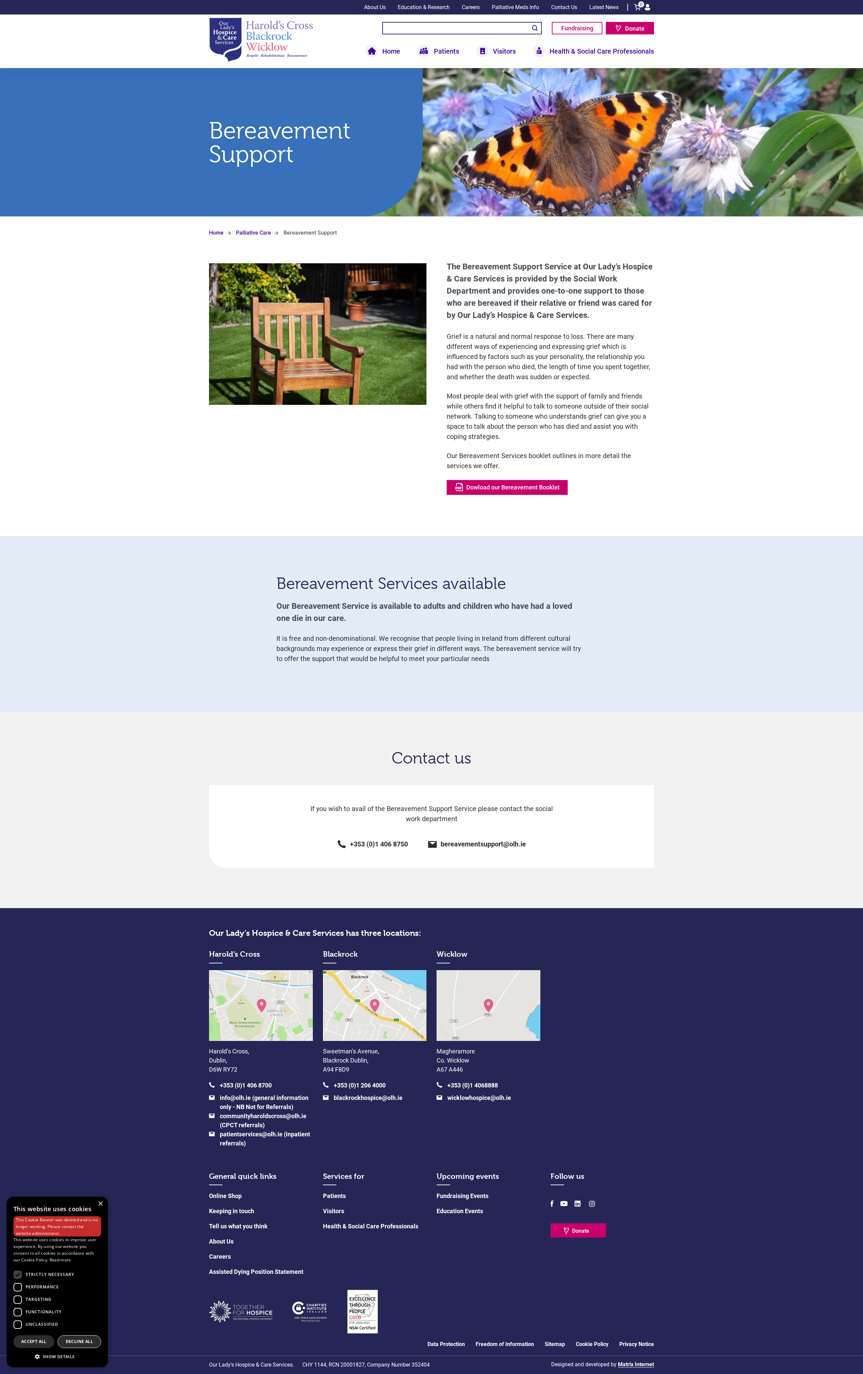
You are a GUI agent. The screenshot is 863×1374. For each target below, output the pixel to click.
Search (535, 28)
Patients (334, 1195)
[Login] (648, 7)
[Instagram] (591, 1203)
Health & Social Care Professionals (370, 1226)
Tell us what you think (238, 1226)
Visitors (333, 1211)
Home (391, 51)
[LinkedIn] (577, 1203)
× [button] (100, 1203)
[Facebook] (552, 1203)
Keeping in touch (231, 1211)
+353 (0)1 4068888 (472, 1085)
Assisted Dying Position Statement (256, 1271)
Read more (60, 1260)
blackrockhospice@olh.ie (368, 1097)
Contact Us (564, 7)
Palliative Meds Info (515, 7)
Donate (635, 28)
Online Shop (225, 1195)
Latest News (604, 7)
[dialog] (57, 1282)
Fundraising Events (462, 1195)
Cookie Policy (592, 1344)
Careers (471, 7)
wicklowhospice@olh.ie (479, 1097)
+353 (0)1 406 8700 (246, 1085)
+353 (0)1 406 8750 (379, 844)
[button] (57, 1356)
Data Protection (446, 1344)
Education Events (460, 1211)
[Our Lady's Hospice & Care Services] (261, 39)
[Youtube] (564, 1203)
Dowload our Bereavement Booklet (513, 487)
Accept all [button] (34, 1341)
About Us (375, 7)
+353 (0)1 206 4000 (360, 1085)
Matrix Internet (636, 1364)
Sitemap (555, 1344)
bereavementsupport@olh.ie (483, 844)
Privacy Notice (636, 1344)
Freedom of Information (505, 1344)
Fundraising (577, 28)
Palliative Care (253, 233)
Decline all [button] (79, 1341)
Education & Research (424, 7)
